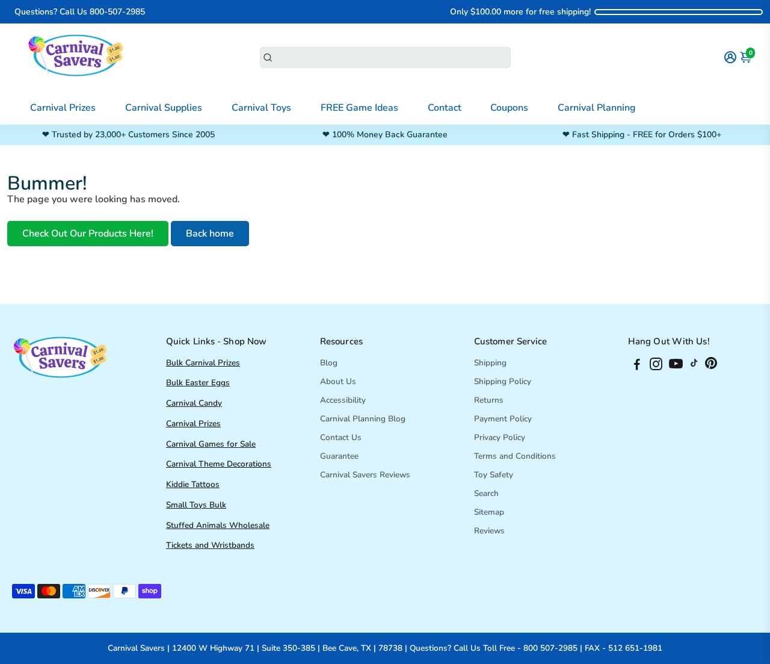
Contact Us (341, 437)
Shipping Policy (502, 381)
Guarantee (339, 456)
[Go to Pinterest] (711, 366)
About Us (338, 381)
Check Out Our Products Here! (87, 233)
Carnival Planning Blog (362, 418)
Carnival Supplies (163, 107)
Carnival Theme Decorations (218, 464)
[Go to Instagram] (656, 366)
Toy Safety (493, 474)
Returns (489, 400)
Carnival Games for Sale (211, 444)
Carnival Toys (261, 107)
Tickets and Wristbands (210, 545)
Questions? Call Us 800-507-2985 (79, 11)
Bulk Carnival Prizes (203, 362)
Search (486, 493)
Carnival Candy (194, 403)
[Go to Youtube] (675, 366)
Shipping (490, 362)
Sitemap (489, 512)
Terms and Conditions (515, 456)
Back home (210, 233)
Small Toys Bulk (196, 504)
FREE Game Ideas (359, 107)
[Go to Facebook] (637, 366)
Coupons (509, 107)
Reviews (489, 530)
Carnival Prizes (63, 107)
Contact (444, 107)
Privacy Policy (499, 437)
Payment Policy (503, 418)
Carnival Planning (597, 107)
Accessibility (343, 400)
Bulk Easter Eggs (198, 382)
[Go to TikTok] (694, 366)
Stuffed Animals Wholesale (218, 525)
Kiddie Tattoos (193, 484)
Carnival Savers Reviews (365, 474)
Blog (328, 362)
